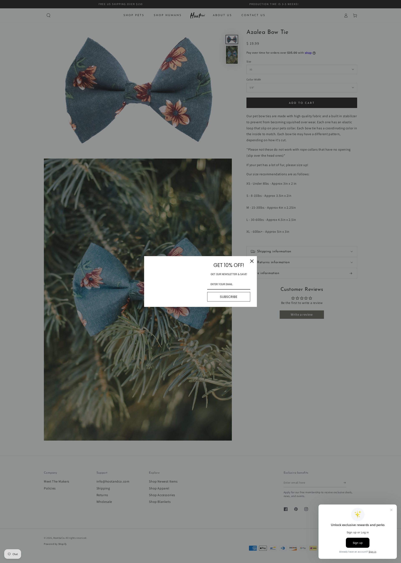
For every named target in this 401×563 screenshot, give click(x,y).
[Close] (252, 261)
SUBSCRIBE (228, 296)
